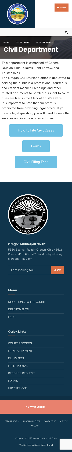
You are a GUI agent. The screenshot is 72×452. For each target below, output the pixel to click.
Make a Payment (20, 351)
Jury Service (17, 388)
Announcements (31, 421)
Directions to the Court (27, 302)
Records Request (21, 373)
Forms (13, 381)
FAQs (11, 317)
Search (57, 270)
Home (6, 42)
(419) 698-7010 (28, 254)
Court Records (20, 343)
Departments (23, 42)
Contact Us (50, 421)
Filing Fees (16, 358)
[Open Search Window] (66, 32)
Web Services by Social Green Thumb (36, 445)
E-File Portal (18, 366)
